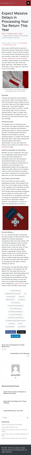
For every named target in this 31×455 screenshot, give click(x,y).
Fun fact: (4, 235)
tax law (20, 323)
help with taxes (10, 299)
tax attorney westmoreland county (15, 320)
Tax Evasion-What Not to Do (10, 427)
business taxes (8, 45)
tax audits (12, 323)
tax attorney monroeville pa (15, 317)
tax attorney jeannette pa (15, 311)
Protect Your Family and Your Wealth (12, 424)
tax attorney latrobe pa (15, 314)
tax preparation (10, 326)
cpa (25, 293)
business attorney (15, 290)
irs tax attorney (15, 302)
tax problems (21, 326)
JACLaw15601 (23, 43)
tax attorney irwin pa (15, 308)
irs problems (21, 299)
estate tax (21, 296)
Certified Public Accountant (12, 293)
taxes (14, 45)
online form (18, 283)
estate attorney (11, 296)
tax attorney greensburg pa (15, 305)
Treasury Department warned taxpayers (15, 58)
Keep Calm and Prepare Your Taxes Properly (14, 438)
